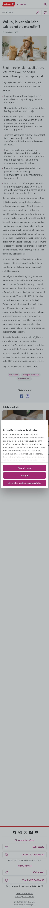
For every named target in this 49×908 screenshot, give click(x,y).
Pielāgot (25, 475)
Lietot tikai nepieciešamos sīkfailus (24, 482)
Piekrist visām (24, 467)
